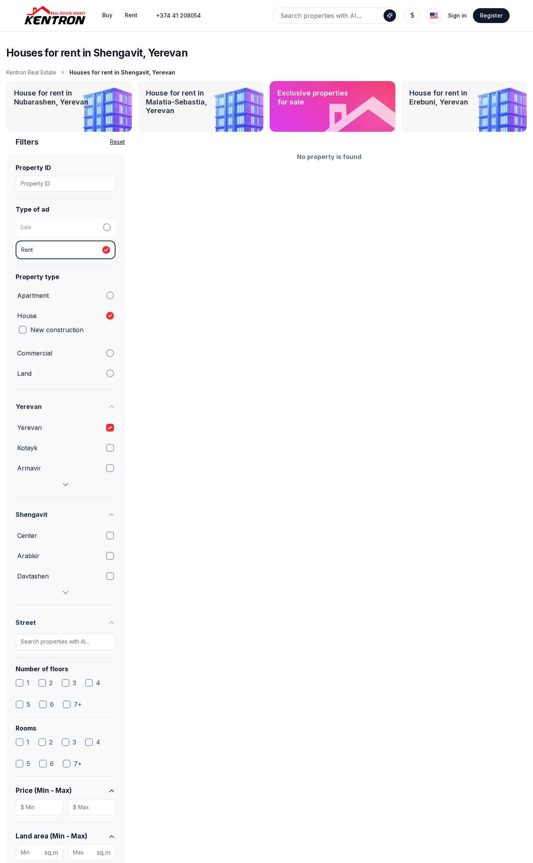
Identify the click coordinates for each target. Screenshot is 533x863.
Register (491, 15)
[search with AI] (390, 15)
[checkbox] (23, 330)
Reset (117, 141)
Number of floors (42, 669)
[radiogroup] (65, 239)
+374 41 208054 (178, 15)
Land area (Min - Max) (51, 836)
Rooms (26, 728)
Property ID (33, 168)
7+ (78, 704)
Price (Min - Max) (44, 790)
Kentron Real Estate (31, 72)
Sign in (457, 15)
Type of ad (32, 209)
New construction (57, 330)
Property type (37, 277)
